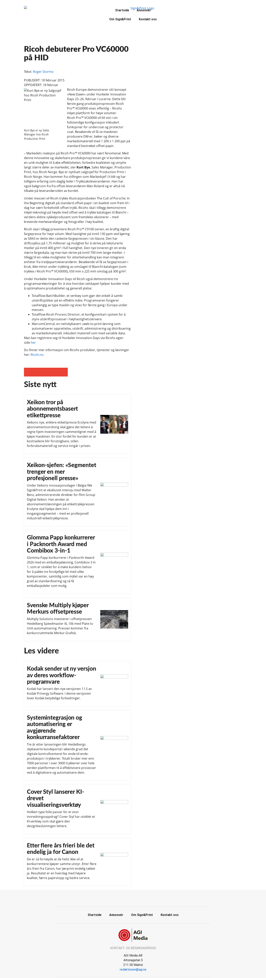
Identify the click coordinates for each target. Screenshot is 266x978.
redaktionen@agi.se (133, 969)
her (33, 342)
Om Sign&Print (120, 19)
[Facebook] (129, 897)
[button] (28, 372)
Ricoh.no (37, 354)
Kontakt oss (148, 19)
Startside (122, 10)
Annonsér (144, 10)
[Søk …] (176, 10)
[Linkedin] (137, 897)
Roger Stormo (43, 71)
